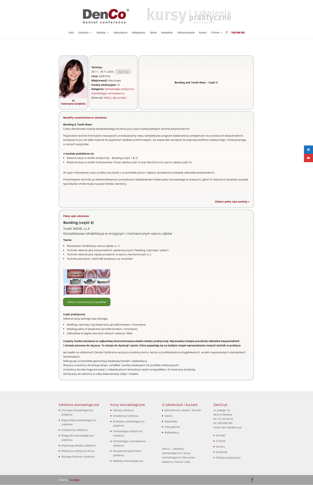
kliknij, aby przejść (115, 97)
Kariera (202, 32)
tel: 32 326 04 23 (223, 419)
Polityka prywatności (228, 457)
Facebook (221, 452)
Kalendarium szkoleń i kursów (182, 410)
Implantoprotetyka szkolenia (78, 445)
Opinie (153, 32)
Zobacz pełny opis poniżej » (232, 201)
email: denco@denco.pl (227, 427)
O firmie (215, 32)
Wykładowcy (138, 32)
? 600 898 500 (237, 32)
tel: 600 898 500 (222, 423)
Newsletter (167, 32)
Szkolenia (83, 32)
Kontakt (220, 435)
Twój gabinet (172, 427)
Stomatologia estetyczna (119, 89)
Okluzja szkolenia (123, 410)
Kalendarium (120, 32)
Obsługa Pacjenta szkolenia (77, 456)
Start (71, 32)
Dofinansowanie (186, 32)
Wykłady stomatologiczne (128, 461)
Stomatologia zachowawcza (107, 93)
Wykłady (101, 32)
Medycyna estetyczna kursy (77, 451)
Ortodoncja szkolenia (125, 415)
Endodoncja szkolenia (74, 430)
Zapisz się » (123, 71)
